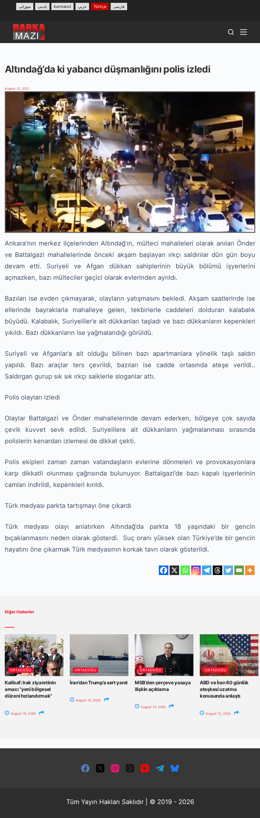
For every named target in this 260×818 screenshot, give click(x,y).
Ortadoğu (20, 670)
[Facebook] (163, 570)
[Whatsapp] (185, 570)
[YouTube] (145, 768)
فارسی (119, 6)
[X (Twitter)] (100, 768)
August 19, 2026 (23, 713)
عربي (82, 6)
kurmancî (62, 6)
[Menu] (243, 32)
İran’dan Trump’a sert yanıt (99, 683)
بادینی (42, 6)
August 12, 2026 (218, 713)
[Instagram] (196, 570)
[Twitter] (228, 570)
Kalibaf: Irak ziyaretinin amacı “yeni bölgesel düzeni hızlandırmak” (30, 689)
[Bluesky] (175, 768)
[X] (174, 570)
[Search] (231, 32)
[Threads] (217, 570)
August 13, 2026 (88, 700)
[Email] (239, 570)
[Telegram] (206, 570)
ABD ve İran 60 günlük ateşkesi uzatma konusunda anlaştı (224, 689)
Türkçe (100, 6)
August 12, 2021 (17, 88)
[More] (250, 570)
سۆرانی (25, 6)
